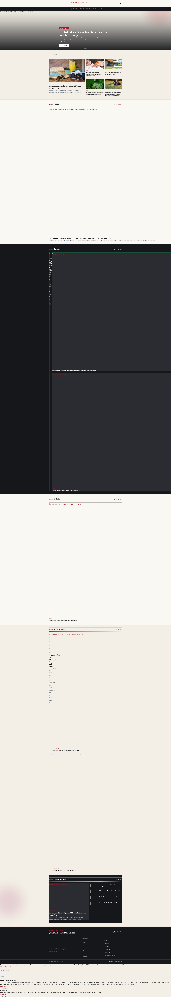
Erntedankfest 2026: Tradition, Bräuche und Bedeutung (83, 33)
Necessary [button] (3, 986)
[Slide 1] (83, 48)
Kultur (95, 8)
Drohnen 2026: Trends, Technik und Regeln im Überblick (63, 620)
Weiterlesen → (64, 45)
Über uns (107, 943)
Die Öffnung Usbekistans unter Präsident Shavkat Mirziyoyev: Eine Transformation (80, 238)
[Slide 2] (84, 48)
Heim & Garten (60, 879)
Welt (69, 8)
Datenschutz (107, 952)
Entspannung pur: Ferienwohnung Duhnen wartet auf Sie (65, 87)
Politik (75, 8)
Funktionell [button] (3, 994)
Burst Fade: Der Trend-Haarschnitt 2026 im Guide (64, 870)
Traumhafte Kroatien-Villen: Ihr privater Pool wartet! (113, 73)
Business (81, 8)
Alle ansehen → (118, 55)
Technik (88, 8)
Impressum (107, 949)
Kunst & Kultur (60, 629)
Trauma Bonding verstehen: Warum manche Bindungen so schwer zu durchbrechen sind (74, 370)
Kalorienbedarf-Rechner (110, 955)
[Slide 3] (85, 48)
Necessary (5, 988)
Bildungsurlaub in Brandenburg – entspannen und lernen (66, 490)
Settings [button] (2, 967)
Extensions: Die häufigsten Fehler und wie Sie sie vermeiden (67, 914)
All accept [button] (8, 967)
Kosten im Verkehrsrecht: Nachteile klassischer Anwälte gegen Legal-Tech (93, 74)
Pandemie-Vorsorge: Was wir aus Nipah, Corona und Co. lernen (94, 93)
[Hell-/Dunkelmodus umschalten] (121, 3)
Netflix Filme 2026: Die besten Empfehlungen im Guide (65, 750)
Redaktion (107, 946)
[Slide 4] (86, 48)
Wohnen (101, 8)
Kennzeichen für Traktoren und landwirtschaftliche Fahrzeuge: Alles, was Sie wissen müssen (113, 94)
